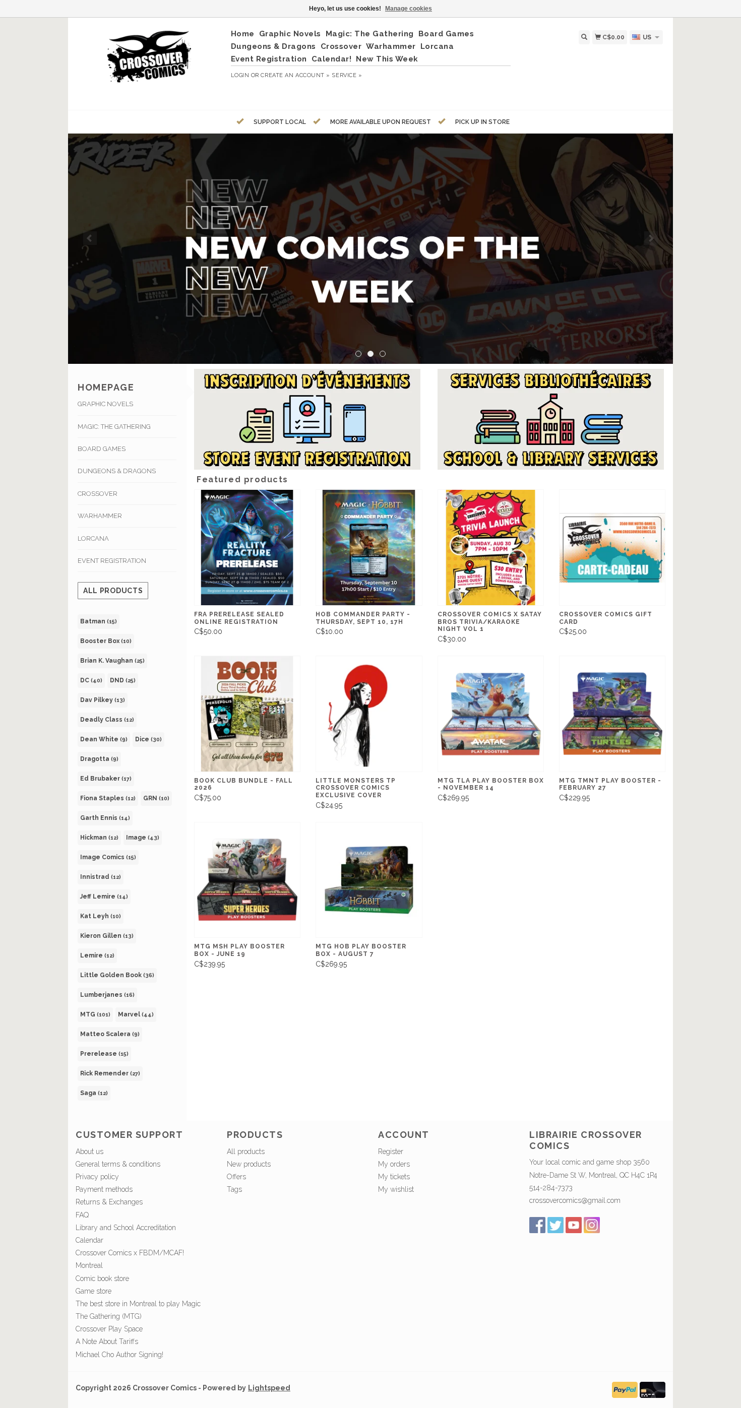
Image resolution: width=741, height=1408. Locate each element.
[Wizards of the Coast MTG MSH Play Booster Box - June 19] (247, 880)
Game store (93, 1291)
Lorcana (437, 46)
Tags (234, 1189)
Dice (148, 739)
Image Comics (108, 857)
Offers (236, 1177)
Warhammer (391, 46)
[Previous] (90, 238)
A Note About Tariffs (107, 1341)
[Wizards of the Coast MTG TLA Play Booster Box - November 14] (490, 714)
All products (113, 591)
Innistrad (100, 876)
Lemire (97, 955)
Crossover (341, 46)
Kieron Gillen (107, 935)
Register (390, 1151)
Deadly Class (107, 719)
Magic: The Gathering (370, 33)
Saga (94, 1093)
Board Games (446, 33)
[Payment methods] (625, 1389)
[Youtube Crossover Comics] (574, 1225)
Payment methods (104, 1189)
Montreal (89, 1265)
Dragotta (99, 758)
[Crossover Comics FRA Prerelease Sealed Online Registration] (247, 547)
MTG (95, 1014)
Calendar (89, 1240)
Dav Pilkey (102, 699)
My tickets (394, 1177)
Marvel (136, 1014)
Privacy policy (97, 1177)
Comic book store (102, 1278)
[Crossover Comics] (149, 62)
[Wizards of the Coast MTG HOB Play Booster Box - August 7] (368, 880)
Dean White (104, 739)
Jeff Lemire (104, 896)
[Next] (651, 238)
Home (243, 33)
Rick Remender (110, 1073)
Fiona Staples (108, 798)
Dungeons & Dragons (273, 46)
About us (89, 1151)
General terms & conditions (118, 1164)
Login (240, 75)
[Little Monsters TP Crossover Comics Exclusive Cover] (368, 714)
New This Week (387, 58)
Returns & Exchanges (109, 1202)
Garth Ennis (105, 817)
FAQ (82, 1215)
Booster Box (106, 641)
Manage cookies (408, 8)
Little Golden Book (117, 975)
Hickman (99, 837)
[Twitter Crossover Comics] (555, 1225)
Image (142, 837)
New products (249, 1164)
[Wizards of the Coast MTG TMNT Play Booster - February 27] (612, 714)
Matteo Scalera (110, 1034)
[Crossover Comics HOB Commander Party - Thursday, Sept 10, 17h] (368, 547)
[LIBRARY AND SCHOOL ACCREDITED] (370, 249)
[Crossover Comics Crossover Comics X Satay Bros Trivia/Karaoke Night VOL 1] (490, 547)
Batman (98, 621)
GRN (156, 798)
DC (91, 680)
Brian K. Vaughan (112, 660)
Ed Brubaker (106, 778)
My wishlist (396, 1189)
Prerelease (104, 1053)
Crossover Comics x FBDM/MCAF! (130, 1253)
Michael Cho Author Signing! (119, 1355)
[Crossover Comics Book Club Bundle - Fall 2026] (247, 714)
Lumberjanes (107, 994)
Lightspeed (269, 1388)
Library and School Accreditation (126, 1228)
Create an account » (295, 75)
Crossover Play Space (109, 1329)
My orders (394, 1164)
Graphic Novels (290, 33)
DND (123, 680)
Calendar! (332, 58)
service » (347, 75)
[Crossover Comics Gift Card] (612, 547)
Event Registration (269, 58)
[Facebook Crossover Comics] (537, 1225)
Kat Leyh (100, 916)
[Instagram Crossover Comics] (592, 1225)
